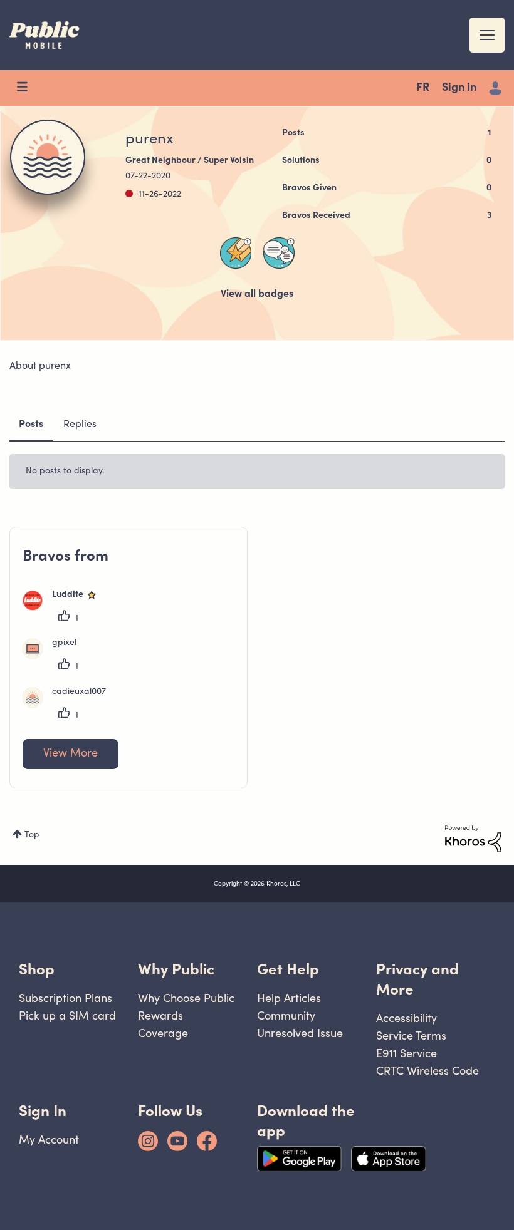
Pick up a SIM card (67, 1015)
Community (286, 1015)
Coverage (163, 1033)
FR (422, 88)
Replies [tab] (80, 425)
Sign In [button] (42, 1110)
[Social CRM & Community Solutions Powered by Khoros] (473, 839)
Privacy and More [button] (417, 979)
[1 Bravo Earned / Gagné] (235, 253)
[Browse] (28, 88)
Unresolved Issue (300, 1033)
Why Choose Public (186, 998)
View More (70, 754)
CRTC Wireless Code (427, 1070)
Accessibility (406, 1018)
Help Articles (289, 998)
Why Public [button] (176, 969)
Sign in (459, 88)
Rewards (160, 1015)
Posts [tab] (31, 425)
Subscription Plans (65, 998)
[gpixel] (54, 656)
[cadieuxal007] (69, 705)
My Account (49, 1139)
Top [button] (31, 835)
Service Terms (411, 1035)
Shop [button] (37, 969)
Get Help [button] (288, 969)
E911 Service (406, 1053)
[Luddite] (65, 608)
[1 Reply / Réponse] (279, 253)
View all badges (257, 294)
